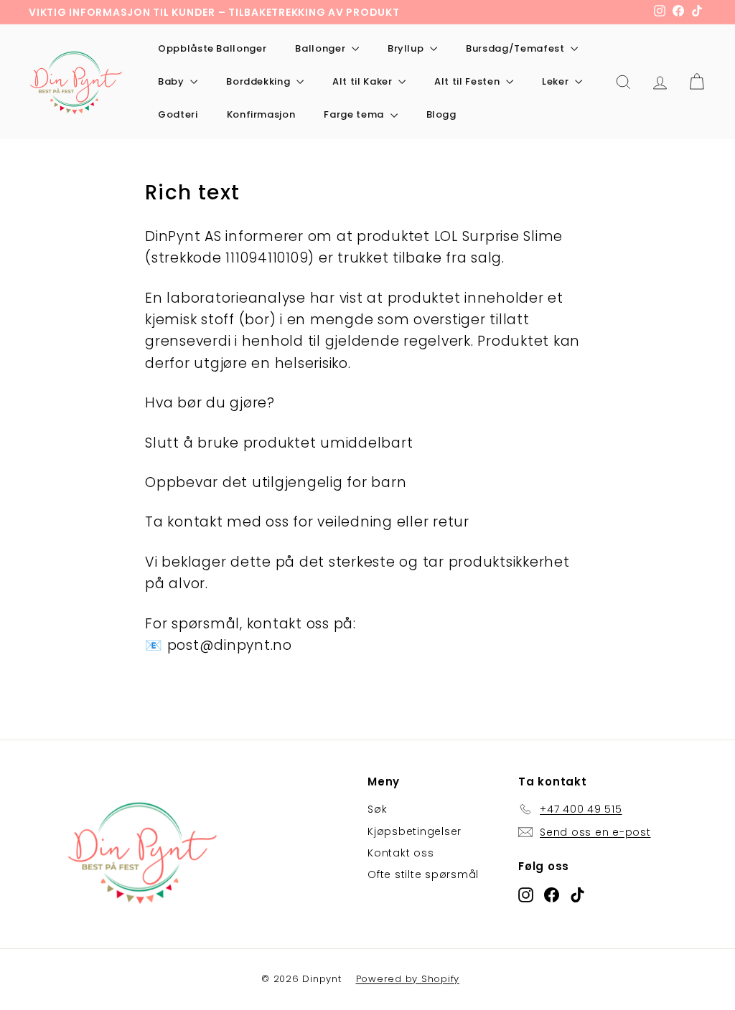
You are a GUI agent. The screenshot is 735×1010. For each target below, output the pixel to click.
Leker (556, 81)
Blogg (441, 114)
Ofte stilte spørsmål (423, 874)
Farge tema (355, 114)
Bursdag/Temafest (516, 48)
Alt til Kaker (363, 81)
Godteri (178, 114)
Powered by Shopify (408, 979)
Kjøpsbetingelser (415, 831)
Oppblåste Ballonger (212, 48)
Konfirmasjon (261, 114)
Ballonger (321, 48)
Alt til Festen (468, 81)
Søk (377, 809)
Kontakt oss (401, 853)
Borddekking (259, 81)
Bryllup (407, 48)
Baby (172, 81)
